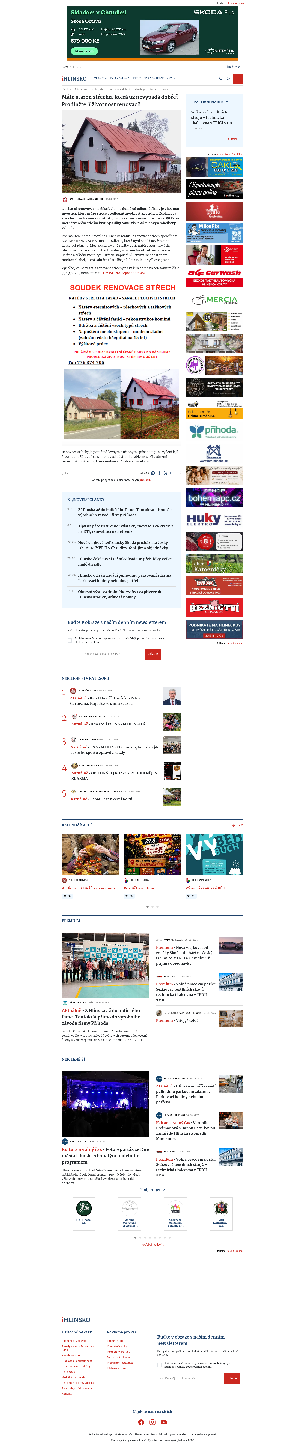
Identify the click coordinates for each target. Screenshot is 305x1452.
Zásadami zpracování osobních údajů (122, 736)
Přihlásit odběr (113, 751)
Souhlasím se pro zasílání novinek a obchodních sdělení (115, 738)
